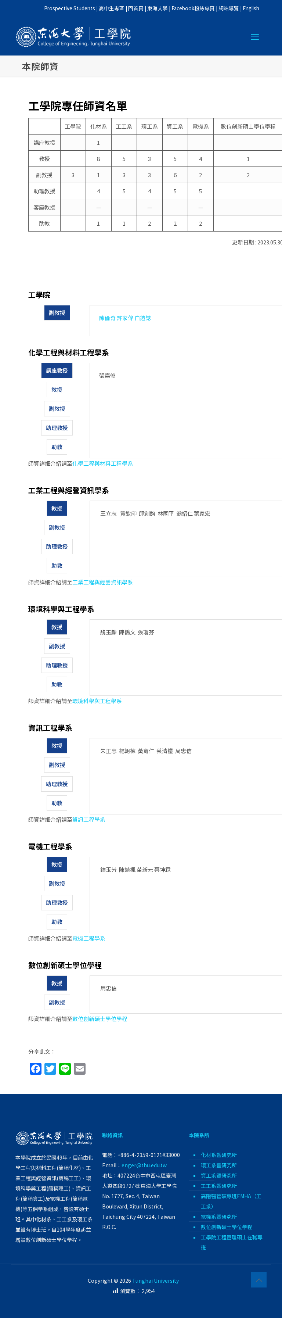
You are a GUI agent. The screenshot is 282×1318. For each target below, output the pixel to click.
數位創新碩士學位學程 (99, 1018)
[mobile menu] (255, 36)
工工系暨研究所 (219, 1185)
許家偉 (125, 318)
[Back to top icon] (259, 1279)
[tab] (57, 312)
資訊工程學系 (88, 819)
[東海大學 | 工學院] (73, 36)
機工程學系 (91, 938)
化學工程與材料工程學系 (102, 463)
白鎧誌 (142, 318)
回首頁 (136, 8)
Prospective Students (69, 8)
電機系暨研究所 (219, 1216)
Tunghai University (155, 1280)
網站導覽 (228, 8)
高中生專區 (111, 8)
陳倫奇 (107, 318)
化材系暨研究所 (219, 1154)
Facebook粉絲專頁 (193, 8)
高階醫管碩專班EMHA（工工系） (231, 1201)
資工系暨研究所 (219, 1175)
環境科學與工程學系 (97, 701)
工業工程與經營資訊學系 (102, 582)
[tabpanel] (186, 320)
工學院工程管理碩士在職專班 (232, 1242)
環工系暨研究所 (219, 1165)
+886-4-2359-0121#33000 (149, 1154)
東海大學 (157, 8)
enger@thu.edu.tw (144, 1165)
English (251, 8)
